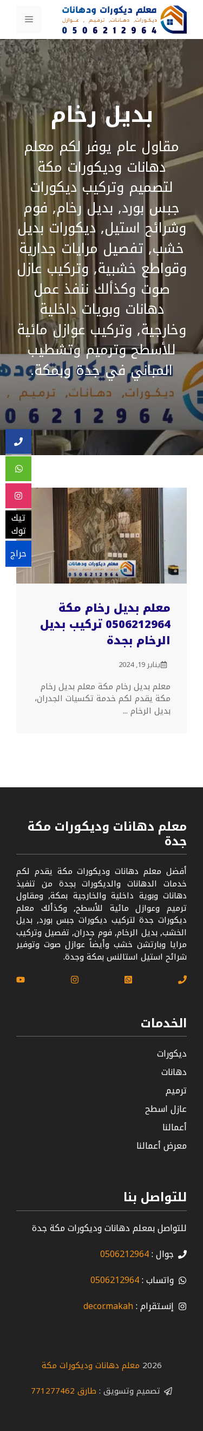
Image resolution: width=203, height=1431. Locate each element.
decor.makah (108, 1306)
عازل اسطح (166, 1108)
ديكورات (172, 1053)
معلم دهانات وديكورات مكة (91, 1365)
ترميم (176, 1090)
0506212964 (124, 1254)
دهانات (174, 1072)
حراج (18, 553)
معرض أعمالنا (161, 1145)
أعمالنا (174, 1127)
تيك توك (18, 524)
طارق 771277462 (63, 1390)
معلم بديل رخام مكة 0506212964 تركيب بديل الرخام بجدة (105, 624)
